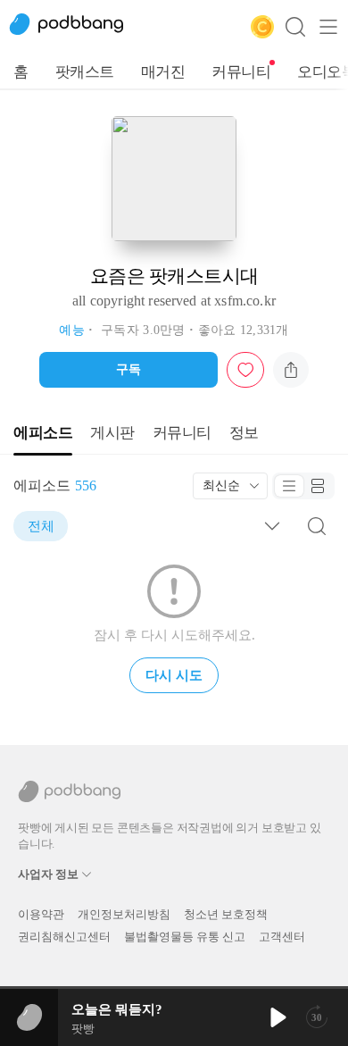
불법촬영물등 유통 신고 (184, 936)
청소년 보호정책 (226, 914)
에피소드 (42, 432)
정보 (244, 432)
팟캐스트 (84, 71)
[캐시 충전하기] (262, 27)
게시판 (112, 432)
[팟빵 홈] (75, 27)
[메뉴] (328, 27)
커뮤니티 (240, 71)
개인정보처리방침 (124, 914)
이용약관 (41, 914)
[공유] (291, 370)
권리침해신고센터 (64, 936)
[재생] (276, 1017)
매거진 (163, 71)
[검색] (295, 27)
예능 (72, 330)
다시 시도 (174, 675)
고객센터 (282, 936)
